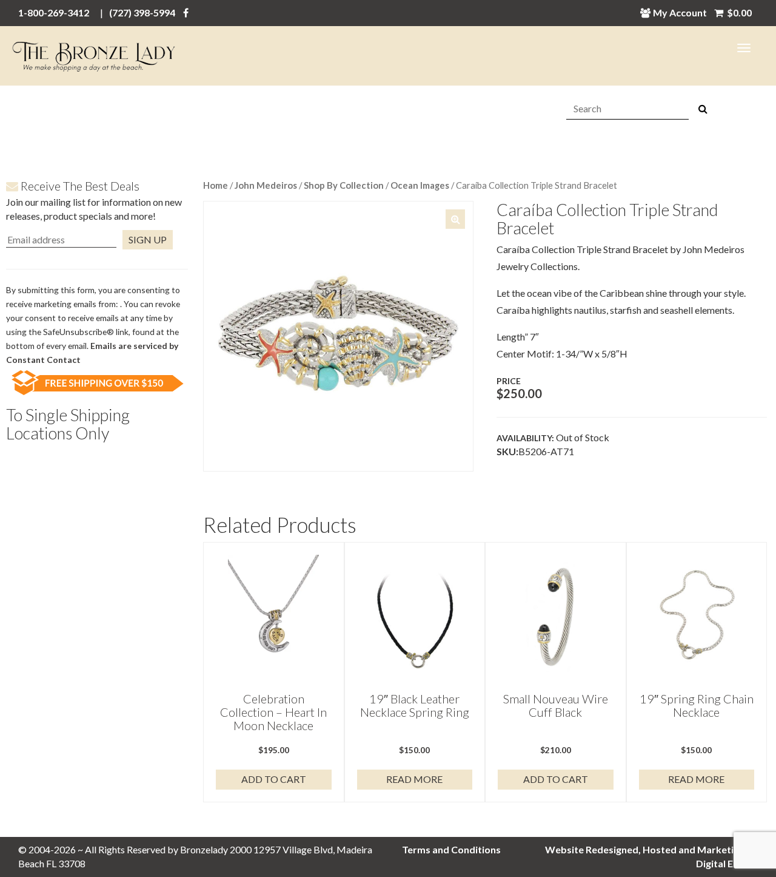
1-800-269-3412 (53, 12)
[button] (455, 219)
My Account (680, 12)
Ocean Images (419, 185)
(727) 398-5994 (142, 12)
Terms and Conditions (451, 849)
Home (215, 185)
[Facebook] (186, 12)
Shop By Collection (344, 185)
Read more (414, 779)
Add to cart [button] (273, 779)
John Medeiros (266, 185)
